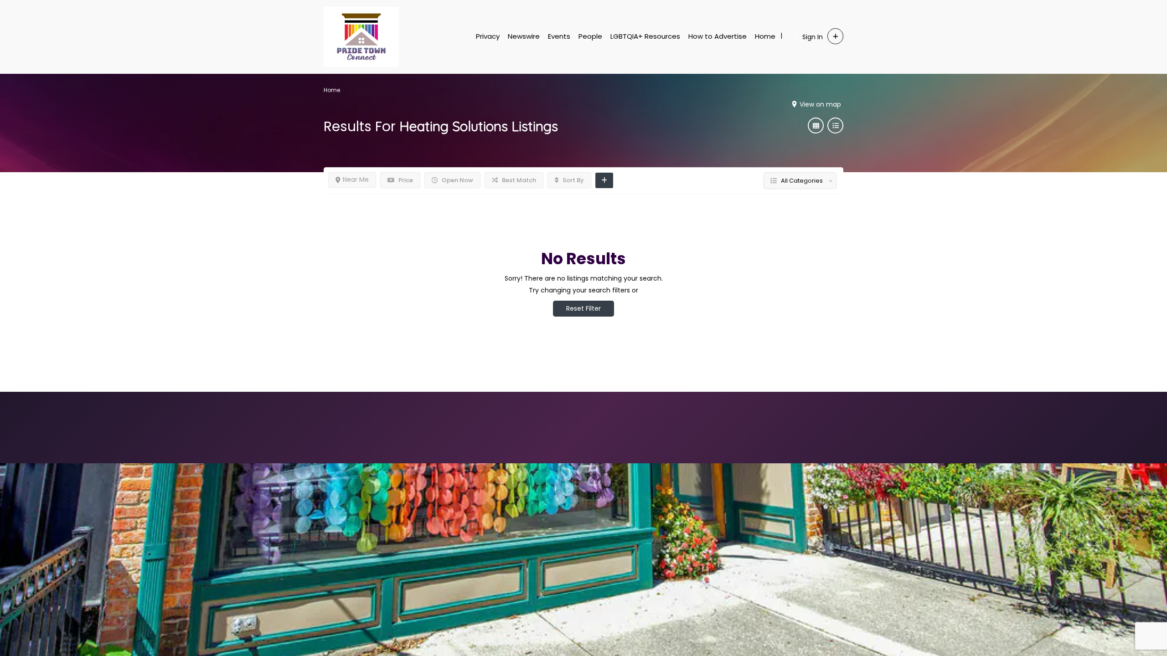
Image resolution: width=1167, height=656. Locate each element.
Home (765, 36)
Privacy (488, 36)
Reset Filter (583, 308)
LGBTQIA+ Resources (645, 36)
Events (559, 36)
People (590, 36)
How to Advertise (717, 36)
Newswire (524, 36)
